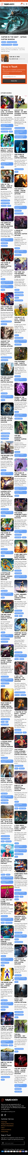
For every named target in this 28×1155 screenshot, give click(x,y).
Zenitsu (3, 516)
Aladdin (17, 290)
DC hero (15, 44)
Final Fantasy (18, 573)
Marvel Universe (19, 213)
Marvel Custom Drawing (18, 207)
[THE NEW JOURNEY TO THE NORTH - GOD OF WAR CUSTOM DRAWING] (7, 369)
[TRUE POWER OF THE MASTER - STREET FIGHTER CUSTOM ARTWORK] (7, 694)
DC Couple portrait (11, 42)
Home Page (4, 1121)
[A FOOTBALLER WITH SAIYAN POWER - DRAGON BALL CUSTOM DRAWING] (7, 564)
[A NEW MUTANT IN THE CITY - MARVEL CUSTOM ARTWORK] (7, 1018)
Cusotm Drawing (5, 433)
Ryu (7, 722)
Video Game (22, 808)
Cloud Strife (18, 570)
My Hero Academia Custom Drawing (19, 136)
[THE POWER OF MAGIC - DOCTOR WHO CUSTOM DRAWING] (20, 950)
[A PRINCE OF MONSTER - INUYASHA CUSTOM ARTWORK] (20, 222)
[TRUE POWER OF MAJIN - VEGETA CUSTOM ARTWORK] (7, 770)
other (16, 172)
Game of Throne (5, 203)
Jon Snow (3, 206)
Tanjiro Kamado (18, 942)
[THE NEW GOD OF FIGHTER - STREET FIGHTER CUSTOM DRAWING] (7, 409)
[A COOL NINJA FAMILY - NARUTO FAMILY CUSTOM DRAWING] (20, 817)
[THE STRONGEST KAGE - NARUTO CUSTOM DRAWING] (20, 353)
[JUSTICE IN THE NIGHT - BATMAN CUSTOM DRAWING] (14, 20)
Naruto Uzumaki (5, 639)
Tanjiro (16, 659)
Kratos (2, 400)
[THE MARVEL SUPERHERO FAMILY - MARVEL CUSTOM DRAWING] (20, 504)
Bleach (3, 279)
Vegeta (3, 1009)
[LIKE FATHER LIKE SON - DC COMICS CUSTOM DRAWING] (7, 298)
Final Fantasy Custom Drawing (20, 576)
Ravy (21, 616)
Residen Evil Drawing (6, 357)
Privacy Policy (4, 1131)
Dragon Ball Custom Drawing (6, 552)
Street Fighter (4, 438)
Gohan (16, 896)
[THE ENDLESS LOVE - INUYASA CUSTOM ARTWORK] (7, 447)
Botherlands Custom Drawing (6, 919)
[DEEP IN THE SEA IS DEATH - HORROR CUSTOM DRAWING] (7, 1054)
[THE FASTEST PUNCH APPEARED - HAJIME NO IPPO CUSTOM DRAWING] (20, 741)
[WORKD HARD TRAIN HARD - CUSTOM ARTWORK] (20, 990)
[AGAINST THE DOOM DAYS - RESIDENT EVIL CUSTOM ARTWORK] (7, 333)
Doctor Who (18, 975)
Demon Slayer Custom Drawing (6, 512)
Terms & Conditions (6, 1129)
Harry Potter (4, 758)
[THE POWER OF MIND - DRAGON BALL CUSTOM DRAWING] (7, 524)
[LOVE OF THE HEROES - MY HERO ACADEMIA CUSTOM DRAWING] (20, 102)
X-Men (24, 537)
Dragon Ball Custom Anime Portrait (6, 1003)
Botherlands (4, 916)
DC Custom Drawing (6, 44)
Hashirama (17, 376)
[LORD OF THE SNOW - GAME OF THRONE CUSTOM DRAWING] (7, 176)
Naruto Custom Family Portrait (20, 850)
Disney (16, 298)
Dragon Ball (4, 549)
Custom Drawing (19, 169)
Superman (3, 324)
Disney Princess (18, 300)
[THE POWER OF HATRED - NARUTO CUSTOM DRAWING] (20, 464)
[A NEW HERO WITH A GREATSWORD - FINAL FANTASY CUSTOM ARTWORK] (20, 546)
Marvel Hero (18, 211)
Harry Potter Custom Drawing (6, 761)
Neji (2, 167)
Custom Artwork (19, 292)
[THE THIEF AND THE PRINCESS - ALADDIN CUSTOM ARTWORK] (20, 264)
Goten (16, 899)
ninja (16, 856)
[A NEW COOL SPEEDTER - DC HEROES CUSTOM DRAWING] (20, 668)
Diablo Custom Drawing (18, 805)
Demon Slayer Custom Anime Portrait (20, 936)
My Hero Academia (19, 128)
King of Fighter (5, 436)
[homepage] (8, 4)
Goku (2, 556)
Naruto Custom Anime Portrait (20, 488)
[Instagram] (2, 1115)
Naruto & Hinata (19, 338)
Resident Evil (4, 360)
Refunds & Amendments (7, 1125)
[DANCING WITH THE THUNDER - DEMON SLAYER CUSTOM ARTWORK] (7, 483)
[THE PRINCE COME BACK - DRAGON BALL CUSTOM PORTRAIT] (7, 974)
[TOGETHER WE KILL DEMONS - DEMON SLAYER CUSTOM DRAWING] (20, 624)
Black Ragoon (18, 610)
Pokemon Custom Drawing (19, 455)
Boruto (3, 874)
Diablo (16, 801)
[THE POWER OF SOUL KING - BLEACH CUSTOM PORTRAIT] (7, 254)
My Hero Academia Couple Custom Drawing (19, 132)
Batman (3, 42)
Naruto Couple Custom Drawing (20, 341)
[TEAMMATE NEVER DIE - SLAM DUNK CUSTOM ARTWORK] (7, 811)
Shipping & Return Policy (7, 1123)
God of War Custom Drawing (6, 396)
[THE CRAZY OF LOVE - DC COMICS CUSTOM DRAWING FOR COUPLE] (7, 102)
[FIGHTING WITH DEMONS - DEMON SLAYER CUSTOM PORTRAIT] (20, 908)
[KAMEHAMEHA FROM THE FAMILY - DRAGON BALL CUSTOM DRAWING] (20, 865)
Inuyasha (17, 248)
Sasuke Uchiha (18, 418)
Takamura (22, 768)
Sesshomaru (18, 255)
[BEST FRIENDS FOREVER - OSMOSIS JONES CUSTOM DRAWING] (7, 931)
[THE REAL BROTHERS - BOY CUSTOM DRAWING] (20, 1026)
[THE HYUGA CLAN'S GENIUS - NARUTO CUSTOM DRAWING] (7, 140)
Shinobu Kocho (5, 683)
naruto (16, 335)
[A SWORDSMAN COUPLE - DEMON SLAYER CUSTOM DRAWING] (7, 650)
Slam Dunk (8, 841)
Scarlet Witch (18, 1091)
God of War (4, 393)
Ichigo (2, 290)
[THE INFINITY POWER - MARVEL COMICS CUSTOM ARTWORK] (20, 180)
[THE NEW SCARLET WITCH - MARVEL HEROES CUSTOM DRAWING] (20, 1060)
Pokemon (17, 452)
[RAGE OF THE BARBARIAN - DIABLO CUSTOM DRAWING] (20, 777)
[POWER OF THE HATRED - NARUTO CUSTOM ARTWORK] (20, 389)
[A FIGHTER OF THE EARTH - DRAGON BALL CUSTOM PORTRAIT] (20, 703)
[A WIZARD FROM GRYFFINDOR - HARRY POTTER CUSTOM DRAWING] (7, 733)
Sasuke (16, 495)
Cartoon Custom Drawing (5, 959)
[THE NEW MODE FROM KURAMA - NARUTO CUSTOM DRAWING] (7, 606)
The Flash (23, 695)
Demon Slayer (4, 509)
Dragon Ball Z (18, 732)
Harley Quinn (4, 131)
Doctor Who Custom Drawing (20, 978)
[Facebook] (5, 1115)
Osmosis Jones (5, 962)
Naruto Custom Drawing (5, 163)
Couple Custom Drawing (5, 125)
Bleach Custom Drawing (5, 286)
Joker (11, 131)
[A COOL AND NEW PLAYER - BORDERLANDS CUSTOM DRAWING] (7, 891)
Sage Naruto (4, 641)
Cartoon (3, 956)
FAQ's (3, 1127)
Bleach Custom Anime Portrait (6, 282)
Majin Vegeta (4, 803)
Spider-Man (4, 246)
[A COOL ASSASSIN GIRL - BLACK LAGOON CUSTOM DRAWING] (20, 586)
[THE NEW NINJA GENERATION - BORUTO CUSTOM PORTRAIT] (7, 850)
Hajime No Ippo (19, 766)
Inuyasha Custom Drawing (19, 251)
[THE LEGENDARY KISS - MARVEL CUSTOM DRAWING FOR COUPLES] (7, 214)
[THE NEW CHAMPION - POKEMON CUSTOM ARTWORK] (20, 427)
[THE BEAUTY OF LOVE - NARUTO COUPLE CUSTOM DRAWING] (20, 309)
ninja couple (18, 344)
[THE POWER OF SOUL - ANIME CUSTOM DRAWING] (20, 146)
